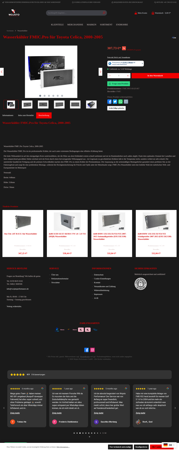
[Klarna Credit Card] (115, 329)
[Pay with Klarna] (62, 329)
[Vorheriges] (2, 72)
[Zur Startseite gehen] (14, 13)
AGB (96, 298)
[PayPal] (57, 329)
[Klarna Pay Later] (108, 329)
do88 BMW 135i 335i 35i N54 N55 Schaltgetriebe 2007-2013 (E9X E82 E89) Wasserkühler (154, 236)
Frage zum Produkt (120, 84)
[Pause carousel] (89, 437)
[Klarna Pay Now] (102, 329)
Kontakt (97, 282)
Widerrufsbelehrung (101, 290)
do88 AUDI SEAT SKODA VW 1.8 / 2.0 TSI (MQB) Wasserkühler (67, 235)
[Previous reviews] (4, 408)
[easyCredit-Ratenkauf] (95, 329)
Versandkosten (85, 357)
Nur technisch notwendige (120, 447)
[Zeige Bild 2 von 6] (45, 96)
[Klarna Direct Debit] (121, 329)
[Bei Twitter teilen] (115, 101)
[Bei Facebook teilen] (109, 101)
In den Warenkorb (155, 76)
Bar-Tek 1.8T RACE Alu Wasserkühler (20, 234)
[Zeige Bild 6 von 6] (62, 96)
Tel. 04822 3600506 (14, 284)
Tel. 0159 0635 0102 (15, 281)
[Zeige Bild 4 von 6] (53, 96)
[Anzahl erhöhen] (128, 75)
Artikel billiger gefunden (116, 108)
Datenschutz (99, 275)
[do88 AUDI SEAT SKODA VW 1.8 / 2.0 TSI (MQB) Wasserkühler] (67, 221)
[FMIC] (174, 37)
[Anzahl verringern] (109, 75)
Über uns (54, 275)
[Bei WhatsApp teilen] (120, 101)
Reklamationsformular (59, 279)
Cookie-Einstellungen (102, 279)
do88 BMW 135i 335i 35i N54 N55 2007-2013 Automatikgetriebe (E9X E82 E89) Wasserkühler (109, 236)
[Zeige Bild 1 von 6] (40, 96)
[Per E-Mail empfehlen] (126, 101)
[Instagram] (92, 350)
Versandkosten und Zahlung (105, 286)
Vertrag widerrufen (14, 306)
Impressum (98, 294)
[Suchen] (104, 13)
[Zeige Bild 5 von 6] (58, 96)
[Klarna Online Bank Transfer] (81, 329)
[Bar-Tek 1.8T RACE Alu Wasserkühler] (22, 221)
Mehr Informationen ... (63, 447)
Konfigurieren (141, 447)
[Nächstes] (100, 72)
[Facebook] (86, 350)
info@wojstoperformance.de (18, 289)
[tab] (44, 115)
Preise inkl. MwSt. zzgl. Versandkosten (118, 57)
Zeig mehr (15, 413)
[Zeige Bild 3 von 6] (49, 96)
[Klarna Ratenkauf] (88, 329)
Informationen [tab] (7, 115)
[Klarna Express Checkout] (75, 329)
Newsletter (55, 282)
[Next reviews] (175, 408)
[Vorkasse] (68, 329)
